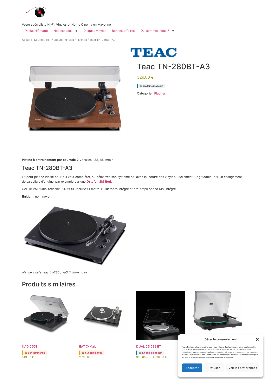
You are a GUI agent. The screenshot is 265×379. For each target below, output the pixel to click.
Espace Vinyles (64, 40)
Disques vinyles (94, 31)
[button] (257, 339)
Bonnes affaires (123, 31)
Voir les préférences (243, 368)
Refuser (214, 368)
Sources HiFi (42, 40)
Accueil (27, 40)
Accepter (192, 368)
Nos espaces (63, 31)
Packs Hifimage (36, 31)
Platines (81, 40)
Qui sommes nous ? (154, 31)
